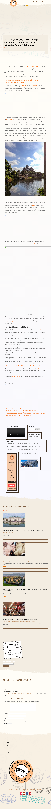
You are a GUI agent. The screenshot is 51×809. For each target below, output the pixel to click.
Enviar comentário (7, 723)
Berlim (14, 561)
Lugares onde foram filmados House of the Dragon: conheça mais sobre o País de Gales (25, 413)
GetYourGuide (37, 436)
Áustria (7, 532)
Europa (4, 532)
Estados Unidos (23, 621)
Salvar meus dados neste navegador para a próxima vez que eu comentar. (22, 721)
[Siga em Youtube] (36, 2)
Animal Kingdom (36, 66)
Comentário (7, 711)
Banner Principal (9, 561)
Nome (5, 713)
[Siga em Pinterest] (42, 2)
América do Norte (11, 621)
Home (8, 742)
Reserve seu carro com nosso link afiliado (15, 82)
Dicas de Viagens (21, 561)
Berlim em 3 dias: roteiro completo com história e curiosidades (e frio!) (21, 410)
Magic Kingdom (9, 119)
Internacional (11, 532)
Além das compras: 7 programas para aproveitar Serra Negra (19, 412)
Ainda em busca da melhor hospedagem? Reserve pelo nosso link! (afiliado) (22, 80)
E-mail (5, 716)
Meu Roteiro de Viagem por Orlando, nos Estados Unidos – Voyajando (19, 693)
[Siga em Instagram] (33, 2)
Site (5, 718)
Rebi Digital (30, 797)
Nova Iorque (5, 621)
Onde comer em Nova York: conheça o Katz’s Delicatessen (19, 415)
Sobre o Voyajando (12, 749)
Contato (9, 752)
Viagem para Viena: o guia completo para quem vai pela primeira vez (21, 408)
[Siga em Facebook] (39, 2)
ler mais (4, 536)
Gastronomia (28, 621)
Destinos (16, 561)
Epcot (44, 320)
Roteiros (34, 561)
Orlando (27, 66)
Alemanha (4, 561)
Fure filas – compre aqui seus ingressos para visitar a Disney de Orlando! (21, 79)
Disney (33, 205)
